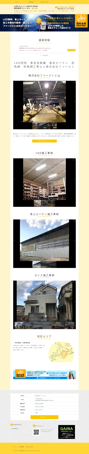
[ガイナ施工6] (56, 325)
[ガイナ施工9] (52, 125)
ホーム (17, 2)
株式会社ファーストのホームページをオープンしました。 (35, 48)
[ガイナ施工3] (37, 325)
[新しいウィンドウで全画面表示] (74, 82)
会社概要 (30, 2)
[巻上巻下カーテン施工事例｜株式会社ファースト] (43, 125)
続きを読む (71, 50)
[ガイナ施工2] (19, 325)
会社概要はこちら (44, 417)
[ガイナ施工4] (47, 325)
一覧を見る (45, 55)
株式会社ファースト (25, 450)
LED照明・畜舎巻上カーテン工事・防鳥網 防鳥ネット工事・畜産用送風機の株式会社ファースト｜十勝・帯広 (26, 7)
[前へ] (14, 101)
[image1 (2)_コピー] (51, 264)
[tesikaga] (43, 264)
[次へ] (74, 101)
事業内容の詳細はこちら (44, 141)
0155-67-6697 (39, 403)
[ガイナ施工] (28, 325)
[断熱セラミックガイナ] (66, 437)
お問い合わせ (44, 2)
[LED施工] (35, 125)
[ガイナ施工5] (65, 325)
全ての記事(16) (14, 428)
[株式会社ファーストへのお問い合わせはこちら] (44, 378)
